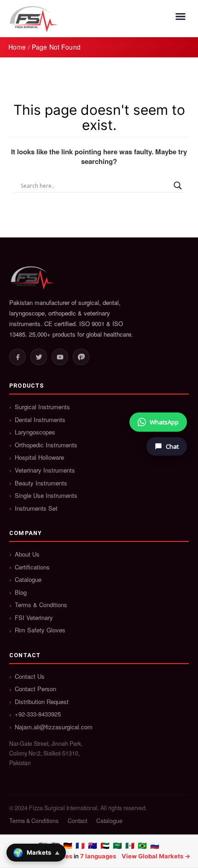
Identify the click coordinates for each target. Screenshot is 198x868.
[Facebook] (17, 357)
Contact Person (35, 689)
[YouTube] (60, 357)
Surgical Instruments (42, 407)
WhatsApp (164, 422)
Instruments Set (36, 508)
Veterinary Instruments (45, 470)
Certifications (32, 567)
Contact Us (30, 676)
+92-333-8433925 (38, 714)
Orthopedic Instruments (46, 445)
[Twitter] (38, 357)
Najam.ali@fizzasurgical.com (54, 727)
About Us (27, 554)
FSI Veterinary (34, 618)
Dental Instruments (40, 420)
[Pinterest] (81, 357)
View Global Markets (152, 856)
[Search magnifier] (177, 185)
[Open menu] (180, 16)
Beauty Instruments (41, 483)
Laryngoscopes (35, 432)
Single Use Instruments (46, 495)
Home (17, 46)
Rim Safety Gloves (40, 630)
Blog (21, 592)
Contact (77, 821)
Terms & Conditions (41, 605)
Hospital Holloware (39, 457)
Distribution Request (42, 702)
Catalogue (28, 579)
